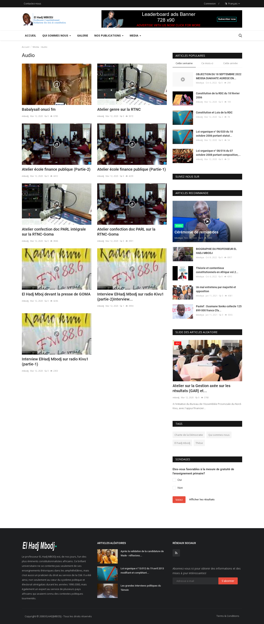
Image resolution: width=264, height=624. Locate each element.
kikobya (200, 82)
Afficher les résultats (202, 499)
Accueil (30, 35)
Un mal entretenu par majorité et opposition (216, 289)
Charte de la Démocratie (189, 435)
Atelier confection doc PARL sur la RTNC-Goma (126, 232)
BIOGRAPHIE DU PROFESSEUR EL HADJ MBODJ (216, 251)
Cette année (230, 63)
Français (232, 3)
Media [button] (134, 35)
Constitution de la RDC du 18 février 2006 (218, 95)
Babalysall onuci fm (38, 109)
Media (36, 46)
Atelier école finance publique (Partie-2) (56, 169)
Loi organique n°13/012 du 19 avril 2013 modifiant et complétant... (142, 570)
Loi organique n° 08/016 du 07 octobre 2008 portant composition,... (218, 152)
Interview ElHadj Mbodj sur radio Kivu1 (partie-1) (55, 361)
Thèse (199, 443)
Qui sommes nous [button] (55, 35)
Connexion (210, 3)
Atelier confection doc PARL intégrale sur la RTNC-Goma (54, 232)
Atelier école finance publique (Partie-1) (131, 169)
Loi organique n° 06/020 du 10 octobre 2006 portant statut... (214, 133)
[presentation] (227, 346)
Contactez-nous (32, 3)
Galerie (82, 35)
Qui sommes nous (219, 435)
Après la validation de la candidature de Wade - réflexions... (142, 553)
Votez (179, 499)
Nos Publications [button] (108, 35)
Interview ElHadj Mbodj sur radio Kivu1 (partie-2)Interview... (130, 296)
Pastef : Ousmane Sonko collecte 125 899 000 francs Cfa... (219, 308)
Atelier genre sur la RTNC (119, 109)
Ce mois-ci (207, 63)
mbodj (25, 116)
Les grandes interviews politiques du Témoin (141, 587)
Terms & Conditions (227, 616)
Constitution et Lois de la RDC (214, 112)
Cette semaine (184, 63)
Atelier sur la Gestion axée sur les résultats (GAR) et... (201, 388)
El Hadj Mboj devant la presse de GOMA (56, 294)
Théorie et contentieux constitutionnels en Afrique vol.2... (217, 270)
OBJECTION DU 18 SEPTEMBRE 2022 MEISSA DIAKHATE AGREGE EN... (218, 76)
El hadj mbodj (182, 443)
